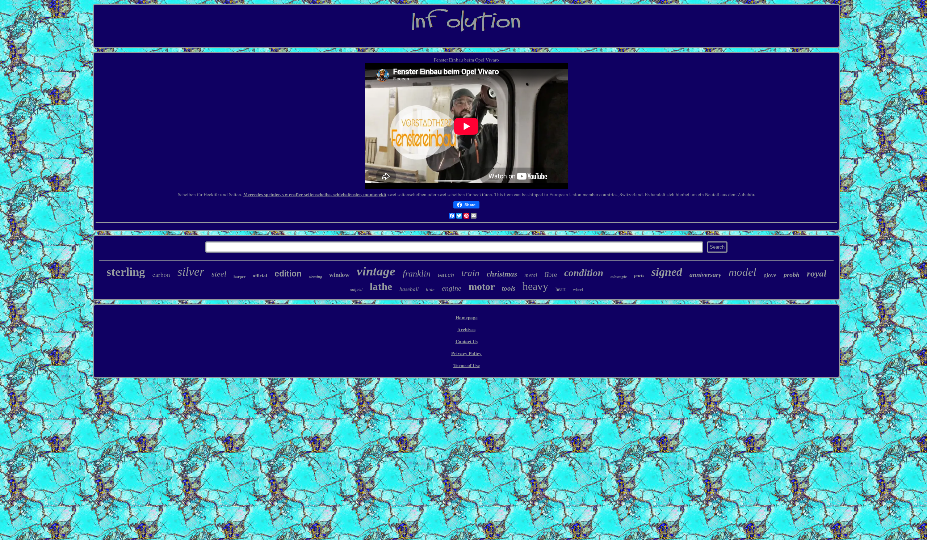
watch (446, 276)
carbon (161, 274)
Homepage (467, 317)
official (260, 275)
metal (530, 275)
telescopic (619, 276)
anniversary (705, 274)
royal (816, 273)
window (339, 274)
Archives (466, 329)
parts (639, 275)
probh (792, 274)
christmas (502, 274)
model (742, 272)
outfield (356, 289)
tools (508, 288)
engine (451, 288)
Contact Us (467, 341)
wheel (578, 289)
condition (583, 272)
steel (218, 273)
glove (770, 275)
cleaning (315, 277)
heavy (535, 286)
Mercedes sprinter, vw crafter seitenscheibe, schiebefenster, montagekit (314, 194)
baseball (409, 289)
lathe (381, 286)
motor (482, 286)
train (470, 273)
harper (240, 276)
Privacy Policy (466, 353)
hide (430, 289)
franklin (417, 273)
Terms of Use (466, 365)
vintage (376, 271)
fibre (550, 274)
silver (190, 271)
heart (560, 289)
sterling (125, 271)
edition (288, 273)
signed (666, 271)
